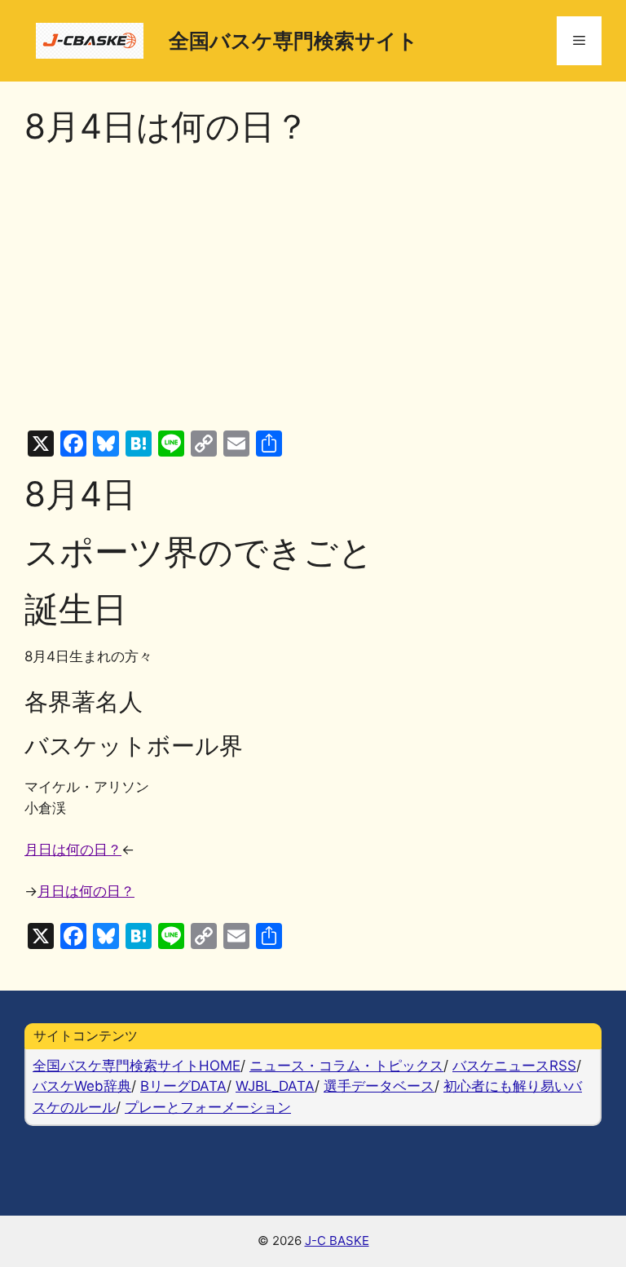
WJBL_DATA (275, 1086)
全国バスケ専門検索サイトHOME (136, 1065)
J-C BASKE (337, 1240)
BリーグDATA (183, 1086)
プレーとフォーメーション (208, 1107)
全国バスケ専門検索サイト (293, 41)
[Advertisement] (313, 288)
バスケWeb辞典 (82, 1086)
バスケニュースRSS (514, 1065)
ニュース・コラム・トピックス (346, 1065)
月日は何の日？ (72, 849)
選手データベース (379, 1086)
